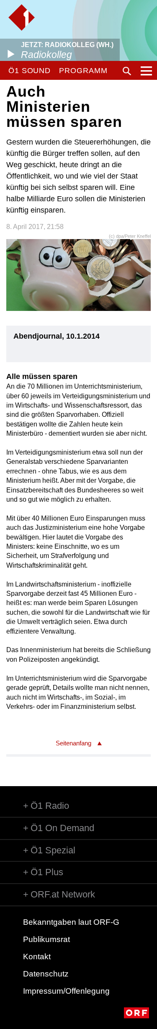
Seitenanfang (73, 743)
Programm (83, 70)
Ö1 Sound (29, 70)
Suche (127, 71)
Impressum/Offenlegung (66, 991)
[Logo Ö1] (21, 17)
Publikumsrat (46, 939)
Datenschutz (46, 973)
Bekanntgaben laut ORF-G (71, 922)
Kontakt (37, 956)
